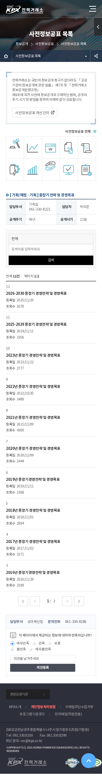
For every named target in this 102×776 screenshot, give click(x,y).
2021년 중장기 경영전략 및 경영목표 (33, 417)
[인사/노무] (33, 170)
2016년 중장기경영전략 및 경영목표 (33, 572)
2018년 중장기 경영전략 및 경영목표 (33, 510)
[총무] (87, 147)
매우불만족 (43, 649)
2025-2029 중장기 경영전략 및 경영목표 (36, 324)
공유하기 (96, 56)
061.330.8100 (23, 735)
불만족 (21, 649)
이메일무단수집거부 (79, 707)
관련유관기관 (19, 694)
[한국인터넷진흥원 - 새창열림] (72, 760)
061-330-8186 (75, 621)
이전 (35, 601)
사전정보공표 (44, 44)
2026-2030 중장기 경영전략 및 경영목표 (36, 293)
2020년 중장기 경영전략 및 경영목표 (33, 448)
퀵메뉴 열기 (98, 27)
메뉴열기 (92, 9)
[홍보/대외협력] (51, 170)
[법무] (87, 170)
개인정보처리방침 (43, 707)
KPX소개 (15, 707)
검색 (51, 260)
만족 (42, 643)
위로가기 (88, 760)
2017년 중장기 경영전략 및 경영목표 (33, 541)
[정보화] (69, 170)
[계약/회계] (69, 147)
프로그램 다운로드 (32, 714)
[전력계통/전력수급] (15, 147)
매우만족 (23, 643)
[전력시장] (33, 147)
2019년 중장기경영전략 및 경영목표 (33, 479)
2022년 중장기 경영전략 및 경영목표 (33, 386)
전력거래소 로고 (24, 9)
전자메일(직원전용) (68, 714)
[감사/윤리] (15, 170)
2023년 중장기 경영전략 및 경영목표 (33, 355)
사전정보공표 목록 (73, 44)
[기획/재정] (51, 147)
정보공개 (22, 44)
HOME (6, 56)
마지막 (79, 601)
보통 (57, 643)
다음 (67, 601)
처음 (23, 601)
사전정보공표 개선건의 (32, 112)
